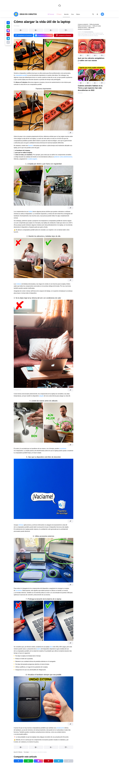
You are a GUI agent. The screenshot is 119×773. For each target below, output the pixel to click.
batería (39, 649)
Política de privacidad (94, 24)
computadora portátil (21, 75)
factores (30, 145)
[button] (81, 55)
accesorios (19, 590)
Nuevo (60, 14)
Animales (80, 93)
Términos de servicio (82, 27)
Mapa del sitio (91, 27)
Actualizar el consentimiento (84, 29)
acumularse (62, 448)
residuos (18, 284)
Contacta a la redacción (83, 24)
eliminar (21, 525)
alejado (41, 396)
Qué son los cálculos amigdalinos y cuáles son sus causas (91, 59)
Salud (79, 63)
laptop (30, 211)
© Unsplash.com (17, 389)
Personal (51, 14)
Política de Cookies (97, 25)
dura (51, 646)
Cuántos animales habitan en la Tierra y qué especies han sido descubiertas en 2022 (90, 88)
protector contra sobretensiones (63, 156)
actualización (60, 728)
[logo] (25, 14)
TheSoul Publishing (88, 31)
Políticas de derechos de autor (84, 25)
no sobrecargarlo (32, 159)
